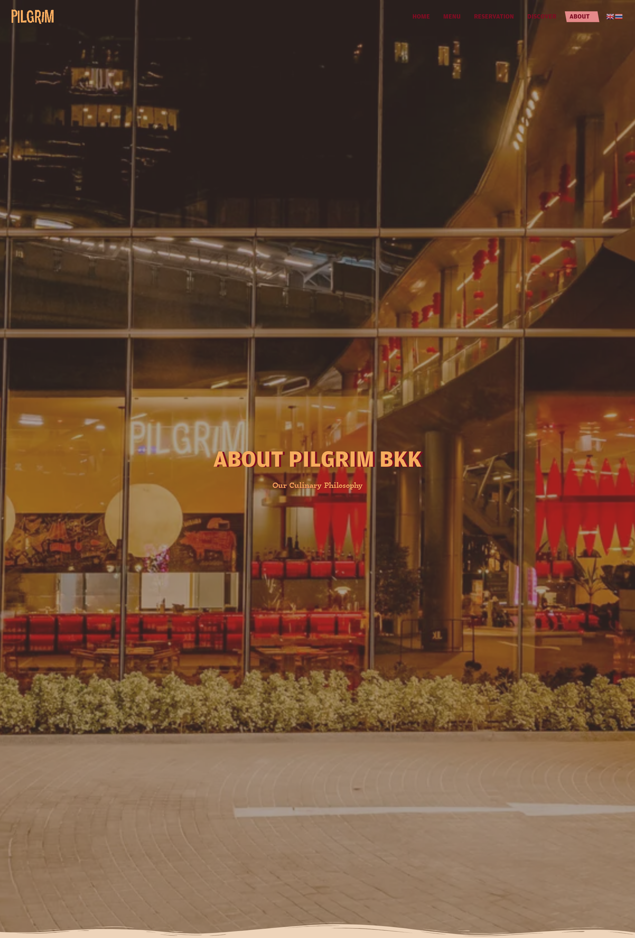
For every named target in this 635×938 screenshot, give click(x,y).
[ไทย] (619, 17)
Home (421, 16)
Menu (452, 16)
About (580, 16)
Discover (541, 16)
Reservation (494, 16)
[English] (610, 17)
